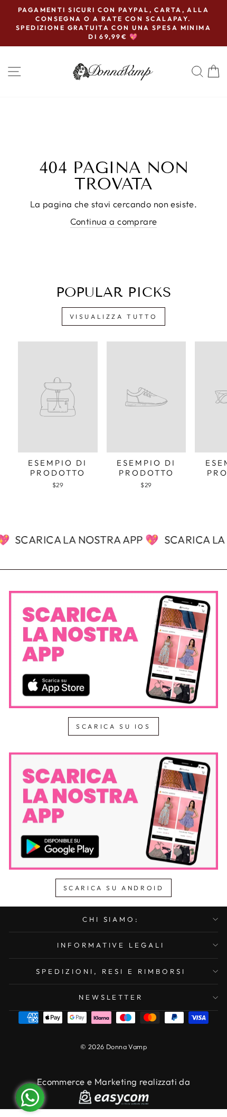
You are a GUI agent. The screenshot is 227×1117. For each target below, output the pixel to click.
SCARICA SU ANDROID (113, 888)
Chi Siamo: (111, 919)
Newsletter (111, 997)
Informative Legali (111, 945)
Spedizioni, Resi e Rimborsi (110, 971)
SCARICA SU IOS (113, 726)
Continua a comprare (113, 221)
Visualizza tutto (114, 316)
